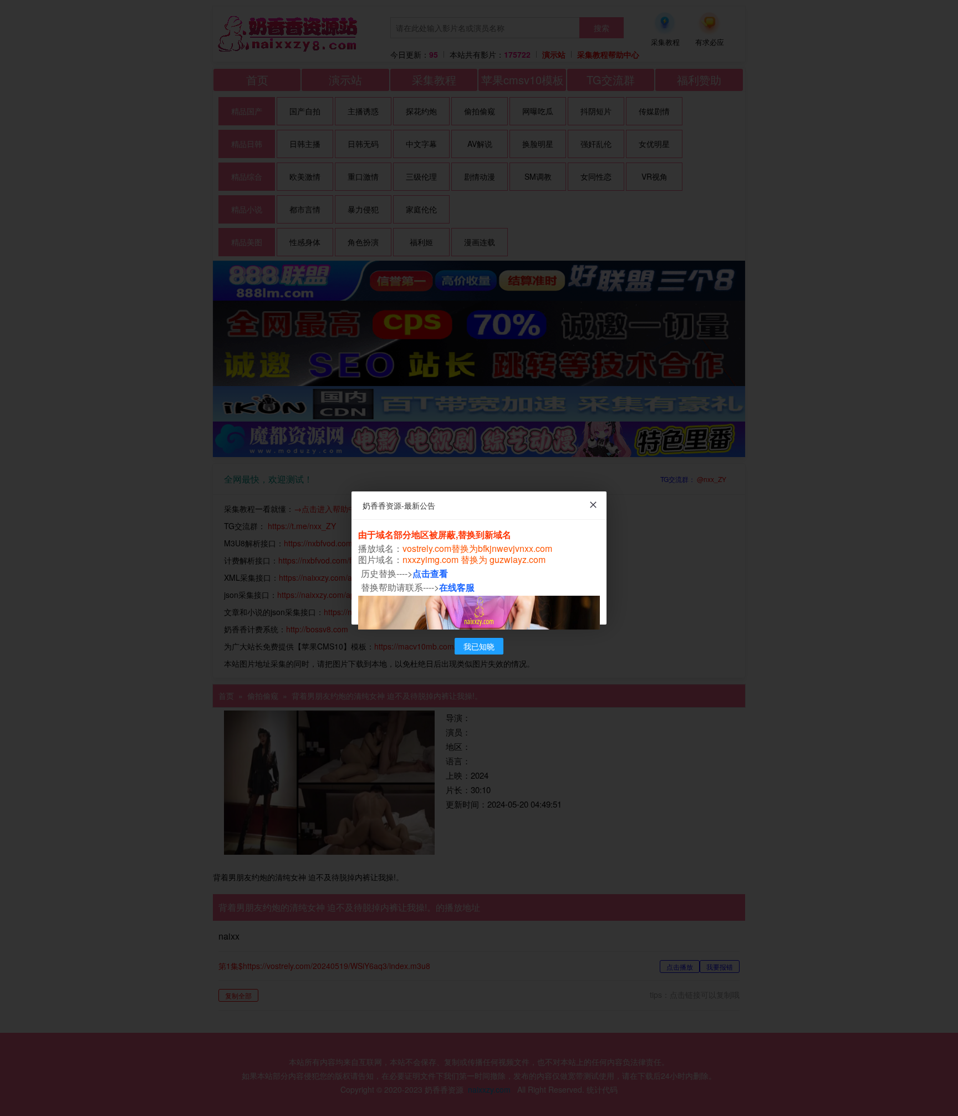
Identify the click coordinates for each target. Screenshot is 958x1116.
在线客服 (457, 587)
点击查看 (430, 573)
